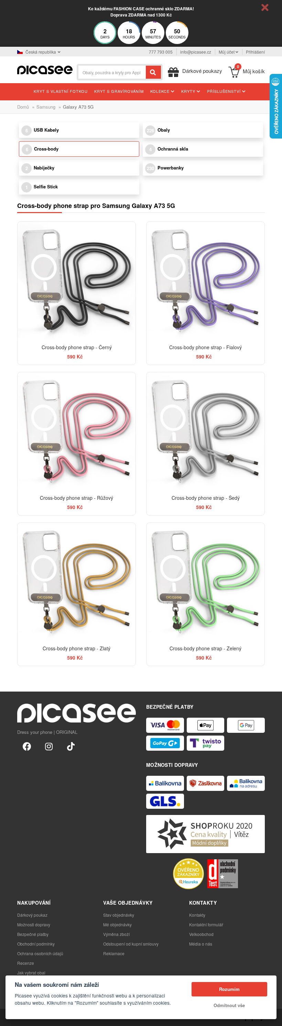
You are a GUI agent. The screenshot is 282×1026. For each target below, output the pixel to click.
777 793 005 (161, 52)
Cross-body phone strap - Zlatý (76, 648)
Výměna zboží (116, 934)
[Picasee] (45, 69)
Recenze (25, 963)
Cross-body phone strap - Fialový (205, 347)
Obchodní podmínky (36, 944)
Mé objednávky (117, 924)
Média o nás (200, 944)
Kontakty (197, 915)
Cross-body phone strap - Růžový (76, 497)
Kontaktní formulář (206, 924)
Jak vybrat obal (31, 972)
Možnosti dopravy (33, 924)
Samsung (45, 106)
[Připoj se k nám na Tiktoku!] (71, 746)
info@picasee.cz (195, 52)
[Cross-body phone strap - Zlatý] (76, 582)
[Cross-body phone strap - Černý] (76, 281)
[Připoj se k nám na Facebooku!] (27, 746)
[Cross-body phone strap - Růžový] (76, 431)
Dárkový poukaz (32, 915)
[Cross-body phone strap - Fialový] (205, 281)
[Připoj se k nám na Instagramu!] (49, 746)
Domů (23, 106)
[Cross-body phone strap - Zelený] (205, 582)
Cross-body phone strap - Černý (77, 347)
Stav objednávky (118, 915)
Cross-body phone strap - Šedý (206, 497)
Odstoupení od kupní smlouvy (131, 944)
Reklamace (113, 953)
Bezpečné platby (32, 934)
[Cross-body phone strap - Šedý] (205, 431)
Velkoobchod (201, 934)
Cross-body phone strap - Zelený (205, 648)
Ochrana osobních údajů (40, 953)
